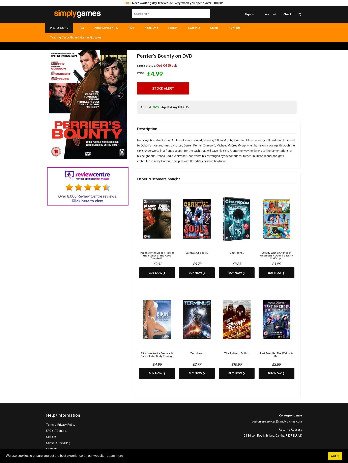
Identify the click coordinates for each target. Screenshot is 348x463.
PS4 (131, 27)
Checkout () (292, 14)
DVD (156, 107)
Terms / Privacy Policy (60, 424)
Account (271, 14)
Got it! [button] (335, 455)
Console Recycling (58, 442)
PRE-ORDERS (59, 27)
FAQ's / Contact (56, 430)
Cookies (51, 436)
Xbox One (151, 27)
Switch (172, 27)
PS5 (81, 27)
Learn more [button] (115, 455)
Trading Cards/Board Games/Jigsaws (75, 37)
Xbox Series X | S (106, 27)
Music (214, 27)
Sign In (249, 14)
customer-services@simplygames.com (277, 421)
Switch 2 (194, 27)
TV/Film (234, 27)
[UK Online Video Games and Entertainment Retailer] (77, 14)
